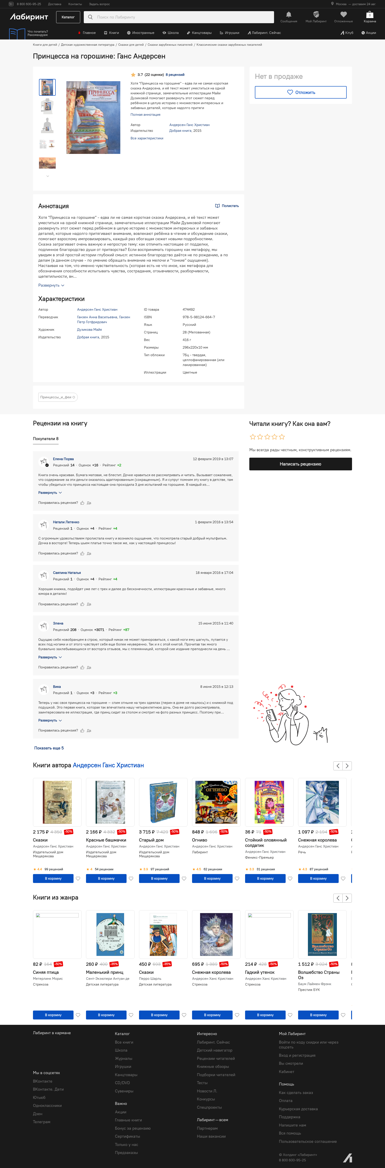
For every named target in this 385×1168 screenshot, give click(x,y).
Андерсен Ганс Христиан (189, 125)
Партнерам (207, 1128)
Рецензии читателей (216, 1058)
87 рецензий (319, 869)
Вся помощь (290, 1133)
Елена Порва (63, 459)
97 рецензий (160, 869)
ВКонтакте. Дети (48, 1089)
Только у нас (126, 1144)
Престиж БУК (309, 990)
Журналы (123, 1058)
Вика (57, 686)
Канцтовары (202, 33)
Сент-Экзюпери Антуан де (107, 979)
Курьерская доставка (298, 1108)
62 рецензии (213, 869)
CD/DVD (122, 1082)
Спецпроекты (209, 1107)
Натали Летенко (66, 522)
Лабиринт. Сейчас (266, 33)
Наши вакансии (211, 1136)
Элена (58, 623)
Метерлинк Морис (48, 979)
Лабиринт (200, 852)
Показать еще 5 (49, 748)
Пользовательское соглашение (308, 1141)
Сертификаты (127, 1136)
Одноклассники (47, 1105)
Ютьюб (39, 1097)
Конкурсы (206, 1099)
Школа (173, 33)
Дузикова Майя (89, 329)
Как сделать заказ (296, 1092)
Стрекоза (40, 984)
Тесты (202, 1082)
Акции (371, 33)
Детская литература (102, 984)
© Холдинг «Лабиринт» (298, 1155)
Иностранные (143, 33)
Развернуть (47, 492)
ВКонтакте (42, 1081)
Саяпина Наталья (67, 573)
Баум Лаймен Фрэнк (314, 984)
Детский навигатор (214, 1050)
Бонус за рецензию (133, 1128)
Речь (302, 852)
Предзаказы (126, 1152)
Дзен (37, 1113)
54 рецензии (104, 869)
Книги (114, 33)
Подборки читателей (216, 1074)
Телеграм (41, 1121)
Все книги (124, 1042)
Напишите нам (292, 1125)
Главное (89, 33)
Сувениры (124, 1091)
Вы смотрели (291, 1063)
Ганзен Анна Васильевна (97, 317)
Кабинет (286, 1071)
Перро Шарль (150, 979)
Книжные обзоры (213, 1066)
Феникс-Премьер (259, 857)
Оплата (286, 1100)
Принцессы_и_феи (55, 397)
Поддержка (289, 1116)
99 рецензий (54, 869)
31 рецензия (266, 869)
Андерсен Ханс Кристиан (212, 979)
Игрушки (232, 33)
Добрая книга (180, 130)
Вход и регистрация (297, 1055)
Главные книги (128, 1120)
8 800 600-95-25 (292, 1160)
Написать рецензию (300, 464)
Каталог (68, 17)
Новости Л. (207, 1091)
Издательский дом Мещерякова (48, 854)
